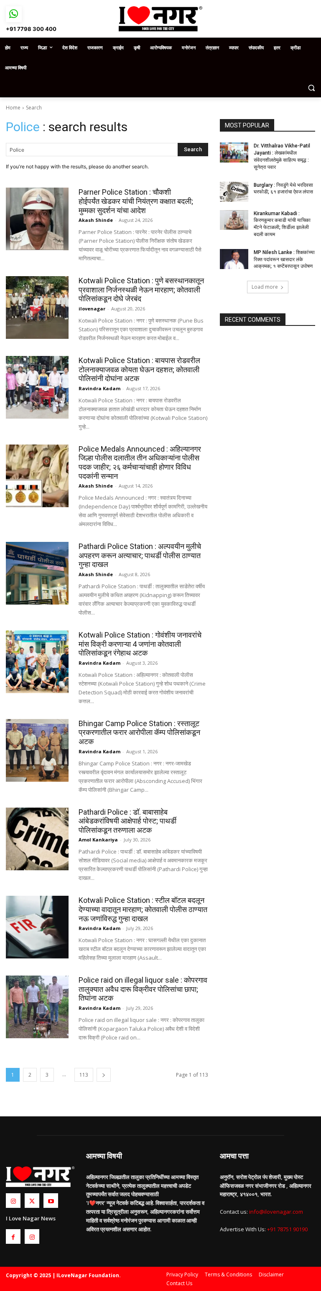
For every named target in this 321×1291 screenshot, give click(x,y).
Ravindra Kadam (99, 388)
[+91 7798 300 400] (14, 14)
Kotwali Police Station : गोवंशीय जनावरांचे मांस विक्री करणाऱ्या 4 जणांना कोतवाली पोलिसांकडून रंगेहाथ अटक (140, 643)
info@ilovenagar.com (276, 1211)
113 (83, 1074)
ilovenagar (92, 308)
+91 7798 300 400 (31, 28)
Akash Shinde (96, 220)
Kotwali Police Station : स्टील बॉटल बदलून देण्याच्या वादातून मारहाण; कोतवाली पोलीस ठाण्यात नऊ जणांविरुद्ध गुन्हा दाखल (143, 909)
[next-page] (104, 1075)
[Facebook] (13, 1236)
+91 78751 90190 (287, 1229)
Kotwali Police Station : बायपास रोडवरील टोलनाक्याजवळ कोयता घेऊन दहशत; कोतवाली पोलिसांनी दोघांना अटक (139, 369)
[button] (311, 88)
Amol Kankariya (98, 839)
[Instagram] (13, 1200)
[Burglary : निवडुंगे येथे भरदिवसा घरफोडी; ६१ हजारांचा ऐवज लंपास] (234, 192)
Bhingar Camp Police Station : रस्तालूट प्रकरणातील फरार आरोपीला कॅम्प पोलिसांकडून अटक (139, 732)
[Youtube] (50, 1200)
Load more (265, 286)
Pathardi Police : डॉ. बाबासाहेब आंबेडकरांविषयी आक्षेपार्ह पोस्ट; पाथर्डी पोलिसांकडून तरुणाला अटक (127, 821)
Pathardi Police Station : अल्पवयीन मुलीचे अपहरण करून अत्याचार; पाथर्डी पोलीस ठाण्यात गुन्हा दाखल (140, 555)
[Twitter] (32, 1200)
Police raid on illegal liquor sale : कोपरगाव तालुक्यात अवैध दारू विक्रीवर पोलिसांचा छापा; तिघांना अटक (143, 989)
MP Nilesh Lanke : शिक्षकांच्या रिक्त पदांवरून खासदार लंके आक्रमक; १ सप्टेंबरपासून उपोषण (284, 259)
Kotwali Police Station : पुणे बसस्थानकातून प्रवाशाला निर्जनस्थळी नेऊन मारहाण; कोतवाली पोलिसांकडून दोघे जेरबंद (141, 289)
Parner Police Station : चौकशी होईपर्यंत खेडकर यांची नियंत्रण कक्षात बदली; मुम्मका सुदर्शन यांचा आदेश (136, 201)
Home (13, 107)
